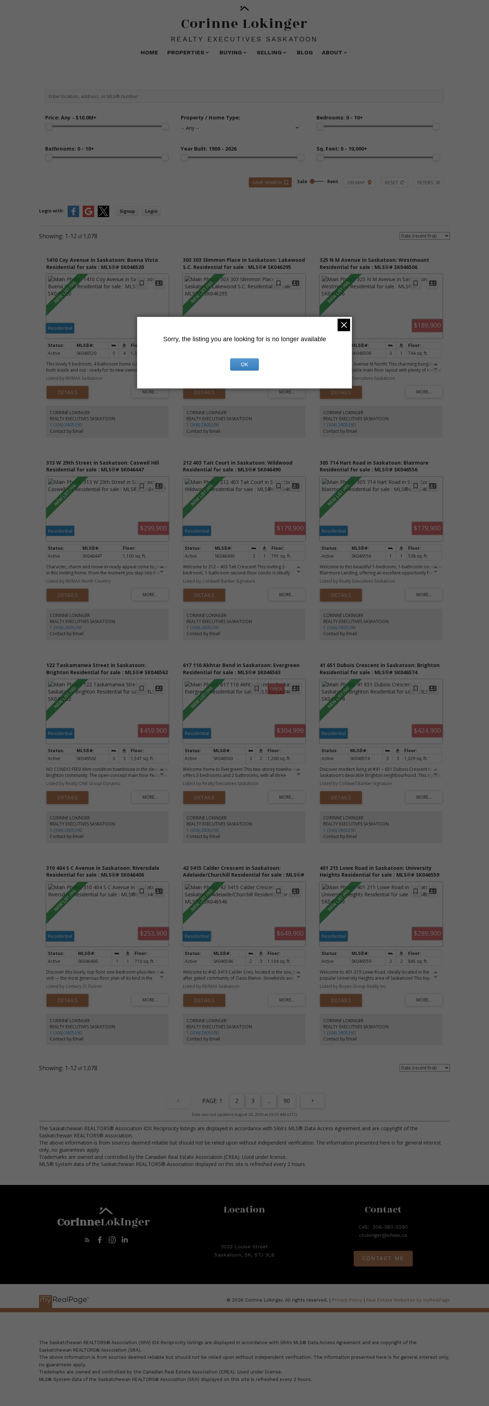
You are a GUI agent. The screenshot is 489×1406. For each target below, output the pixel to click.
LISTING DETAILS (67, 392)
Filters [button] (425, 182)
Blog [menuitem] (305, 52)
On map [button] (356, 182)
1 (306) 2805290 (66, 425)
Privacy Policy (347, 1300)
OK (244, 364)
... (269, 1101)
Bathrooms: (69, 148)
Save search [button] (267, 182)
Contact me (383, 1258)
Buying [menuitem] (230, 52)
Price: (71, 117)
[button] (87, 1239)
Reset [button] (391, 182)
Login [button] (151, 211)
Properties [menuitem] (185, 52)
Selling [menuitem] (269, 52)
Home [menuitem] (149, 52)
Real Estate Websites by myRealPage (408, 1300)
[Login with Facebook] (73, 215)
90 (287, 1101)
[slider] (48, 126)
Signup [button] (127, 211)
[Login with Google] (88, 215)
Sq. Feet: (341, 148)
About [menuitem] (332, 52)
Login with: (51, 211)
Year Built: (209, 148)
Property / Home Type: (210, 117)
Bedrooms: (339, 117)
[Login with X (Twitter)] (103, 215)
